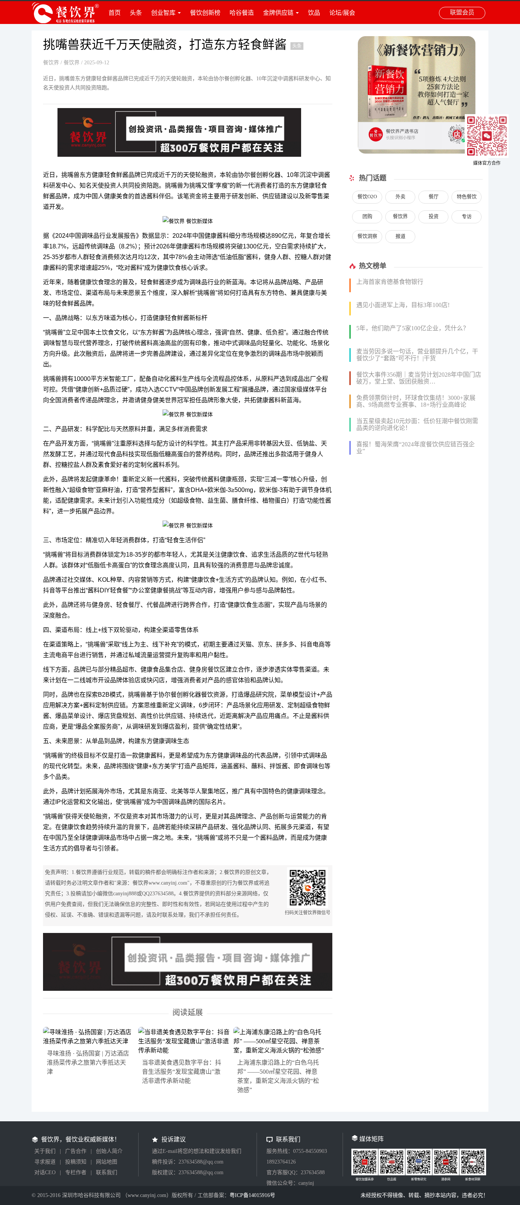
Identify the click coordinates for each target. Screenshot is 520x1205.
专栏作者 (75, 1172)
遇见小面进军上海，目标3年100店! (403, 305)
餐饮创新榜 (205, 13)
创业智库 (163, 13)
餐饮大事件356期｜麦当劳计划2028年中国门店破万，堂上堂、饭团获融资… (418, 378)
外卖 (400, 196)
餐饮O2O (367, 196)
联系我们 (106, 1172)
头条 (136, 13)
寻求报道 (45, 1162)
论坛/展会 (342, 13)
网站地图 (106, 1162)
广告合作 (75, 1151)
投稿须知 (75, 1162)
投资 (434, 216)
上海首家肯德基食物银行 (389, 282)
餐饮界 (51, 62)
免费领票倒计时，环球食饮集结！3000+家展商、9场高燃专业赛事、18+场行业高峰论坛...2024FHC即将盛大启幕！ (415, 405)
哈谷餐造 (242, 13)
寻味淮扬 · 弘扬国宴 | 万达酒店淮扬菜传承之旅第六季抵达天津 (88, 1062)
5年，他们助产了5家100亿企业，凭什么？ (412, 328)
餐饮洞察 (367, 236)
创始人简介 (109, 1151)
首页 (114, 13)
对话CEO (45, 1172)
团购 (367, 216)
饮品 (314, 13)
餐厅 (434, 196)
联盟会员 (462, 12)
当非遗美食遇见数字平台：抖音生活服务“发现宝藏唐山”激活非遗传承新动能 (181, 1071)
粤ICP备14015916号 (252, 1195)
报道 (400, 236)
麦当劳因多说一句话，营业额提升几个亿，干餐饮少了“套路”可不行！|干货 (417, 354)
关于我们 (45, 1151)
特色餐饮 (467, 196)
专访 (467, 216)
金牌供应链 (278, 13)
